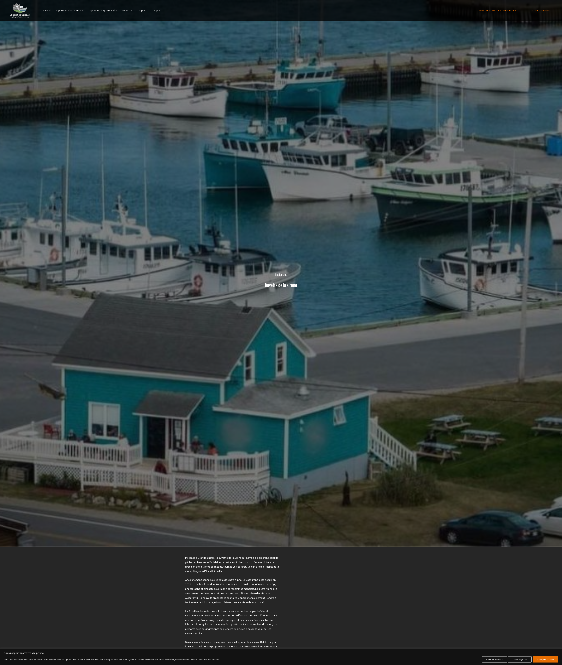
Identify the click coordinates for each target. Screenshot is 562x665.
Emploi (141, 10)
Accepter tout (545, 659)
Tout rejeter (519, 659)
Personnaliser (494, 659)
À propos (156, 10)
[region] (281, 656)
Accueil (47, 10)
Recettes (127, 10)
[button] (497, 10)
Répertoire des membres (70, 10)
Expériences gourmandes (103, 10)
